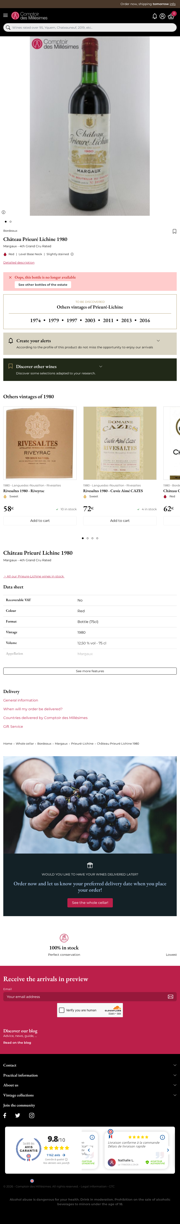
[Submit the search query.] (8, 27)
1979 (56, 320)
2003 (93, 320)
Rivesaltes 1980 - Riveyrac (23, 490)
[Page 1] (83, 538)
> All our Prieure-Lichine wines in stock (34, 576)
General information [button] (20, 700)
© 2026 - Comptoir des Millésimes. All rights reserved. (41, 1186)
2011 (111, 320)
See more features (90, 671)
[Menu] (5, 15)
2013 (129, 320)
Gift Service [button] (13, 726)
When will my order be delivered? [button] (33, 709)
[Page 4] (97, 538)
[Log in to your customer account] (162, 16)
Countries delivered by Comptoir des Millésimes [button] (45, 718)
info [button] (173, 4)
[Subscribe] (170, 996)
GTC (112, 1186)
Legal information (94, 1186)
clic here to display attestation (130, 1180)
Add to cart (40, 521)
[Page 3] (92, 538)
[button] (71, 254)
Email (7, 989)
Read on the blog (17, 1043)
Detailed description (18, 263)
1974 (38, 320)
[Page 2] (87, 538)
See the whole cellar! (90, 903)
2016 (144, 320)
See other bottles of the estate (42, 285)
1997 (75, 320)
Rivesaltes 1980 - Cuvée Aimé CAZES (113, 490)
